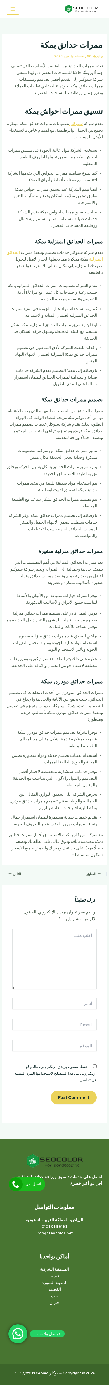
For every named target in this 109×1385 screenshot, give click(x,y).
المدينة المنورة (54, 1282)
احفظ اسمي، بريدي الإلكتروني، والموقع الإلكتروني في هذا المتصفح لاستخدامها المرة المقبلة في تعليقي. (55, 1073)
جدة (54, 1296)
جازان (54, 1302)
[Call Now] (16, 1184)
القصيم (54, 1289)
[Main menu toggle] (13, 9)
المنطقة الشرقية (54, 1269)
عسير (55, 1276)
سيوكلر (76, 123)
